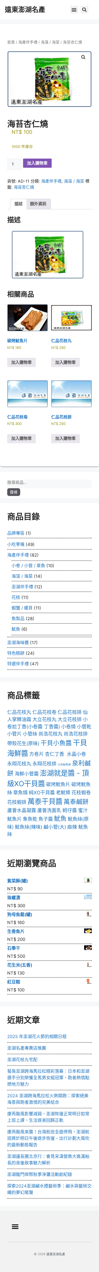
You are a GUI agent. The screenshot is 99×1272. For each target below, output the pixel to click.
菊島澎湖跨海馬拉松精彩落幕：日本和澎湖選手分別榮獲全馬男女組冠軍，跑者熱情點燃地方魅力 (48, 1078)
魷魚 (16, 629)
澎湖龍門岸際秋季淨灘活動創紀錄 (39, 1174)
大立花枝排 (70, 719)
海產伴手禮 (27, 42)
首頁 (11, 42)
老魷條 (63, 793)
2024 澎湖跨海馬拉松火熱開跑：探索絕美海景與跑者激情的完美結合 (47, 1099)
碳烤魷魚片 (58, 784)
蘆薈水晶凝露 (21, 810)
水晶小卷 (76, 754)
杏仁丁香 (54, 754)
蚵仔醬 (69, 810)
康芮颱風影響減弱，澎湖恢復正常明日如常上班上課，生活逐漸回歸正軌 (48, 1117)
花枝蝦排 (16, 802)
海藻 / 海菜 (50, 42)
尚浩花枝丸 (50, 734)
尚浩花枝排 (76, 734)
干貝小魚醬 (56, 743)
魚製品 (18, 618)
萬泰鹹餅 (76, 801)
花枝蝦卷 (81, 793)
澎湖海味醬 (18, 642)
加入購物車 (37, 163)
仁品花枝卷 (44, 712)
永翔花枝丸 (19, 764)
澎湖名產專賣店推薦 (26, 1048)
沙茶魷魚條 (64, 764)
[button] (74, 10)
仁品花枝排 (70, 712)
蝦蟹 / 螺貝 (22, 607)
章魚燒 (20, 793)
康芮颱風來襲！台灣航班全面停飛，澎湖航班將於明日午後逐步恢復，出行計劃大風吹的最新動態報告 (48, 1138)
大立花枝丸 (44, 719)
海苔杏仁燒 (24, 187)
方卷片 (36, 754)
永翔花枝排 (44, 764)
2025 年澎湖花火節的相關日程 (37, 1036)
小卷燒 (68, 727)
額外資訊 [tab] (38, 203)
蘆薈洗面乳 (49, 810)
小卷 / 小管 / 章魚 (28, 565)
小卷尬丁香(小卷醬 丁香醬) (47, 723)
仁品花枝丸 (19, 712)
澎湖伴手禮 (22, 586)
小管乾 (84, 727)
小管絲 (30, 734)
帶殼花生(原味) (23, 743)
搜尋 (14, 492)
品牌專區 (16, 533)
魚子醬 (45, 819)
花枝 (16, 597)
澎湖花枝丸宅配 (22, 1059)
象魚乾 (30, 819)
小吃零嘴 (16, 544)
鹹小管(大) (54, 827)
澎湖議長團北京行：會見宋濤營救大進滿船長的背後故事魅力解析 (48, 1159)
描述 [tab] (18, 203)
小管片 (14, 734)
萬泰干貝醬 (45, 801)
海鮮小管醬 (27, 774)
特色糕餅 (16, 653)
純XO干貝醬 (42, 793)
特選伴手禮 (18, 663)
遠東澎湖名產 (25, 10)
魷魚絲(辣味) (28, 827)
